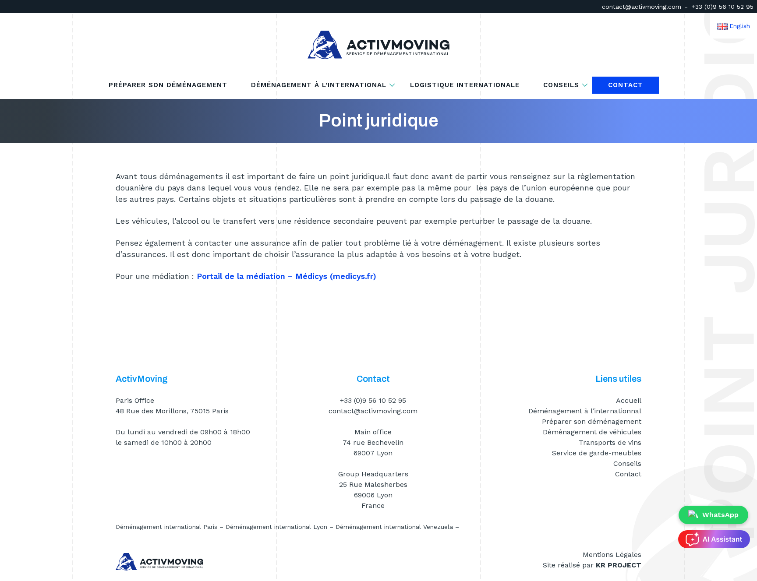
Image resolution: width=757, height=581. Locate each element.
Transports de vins (610, 442)
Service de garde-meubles (596, 453)
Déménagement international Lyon (276, 526)
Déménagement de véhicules (592, 432)
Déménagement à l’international (318, 85)
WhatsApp (720, 515)
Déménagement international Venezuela (394, 526)
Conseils (561, 85)
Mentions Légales (612, 554)
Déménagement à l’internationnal (584, 411)
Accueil (628, 400)
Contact (625, 85)
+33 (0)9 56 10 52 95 (722, 7)
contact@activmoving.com (641, 7)
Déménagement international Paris (166, 526)
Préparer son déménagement (168, 85)
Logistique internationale (465, 85)
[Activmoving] (378, 45)
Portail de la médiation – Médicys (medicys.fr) (286, 276)
